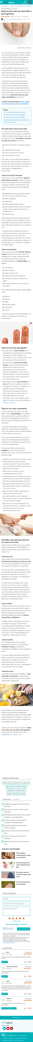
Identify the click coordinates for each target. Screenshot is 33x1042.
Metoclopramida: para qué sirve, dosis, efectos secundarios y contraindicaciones (17, 816)
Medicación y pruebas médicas (16, 790)
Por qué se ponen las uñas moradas (23, 883)
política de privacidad (8, 929)
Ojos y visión (10, 786)
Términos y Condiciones (20, 1038)
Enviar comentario (23, 929)
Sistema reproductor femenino (16, 794)
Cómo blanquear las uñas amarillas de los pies (23, 865)
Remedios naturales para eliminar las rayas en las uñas (16, 121)
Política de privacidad (8, 1040)
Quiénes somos (22, 1035)
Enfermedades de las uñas (9, 9)
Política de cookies (18, 1040)
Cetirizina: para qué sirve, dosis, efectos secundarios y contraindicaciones (15, 821)
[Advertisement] (16, 757)
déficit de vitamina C (9, 402)
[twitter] (4, 1028)
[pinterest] (11, 1028)
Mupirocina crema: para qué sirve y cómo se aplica (16, 842)
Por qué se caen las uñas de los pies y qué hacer (23, 874)
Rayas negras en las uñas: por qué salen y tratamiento (16, 103)
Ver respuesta (5, 1008)
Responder (4, 962)
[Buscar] (30, 2)
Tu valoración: (16, 921)
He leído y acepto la (8, 928)
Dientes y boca (7, 783)
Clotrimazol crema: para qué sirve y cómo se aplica (16, 832)
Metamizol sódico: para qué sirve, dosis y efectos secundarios (15, 826)
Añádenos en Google (25, 48)
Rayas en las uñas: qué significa (16, 115)
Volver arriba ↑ (16, 1017)
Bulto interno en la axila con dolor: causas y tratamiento (16, 810)
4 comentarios (25, 16)
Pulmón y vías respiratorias (21, 783)
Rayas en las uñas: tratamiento (15, 117)
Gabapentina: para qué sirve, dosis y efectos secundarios (16, 805)
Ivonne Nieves (9, 19)
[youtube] (8, 1028)
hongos (16, 398)
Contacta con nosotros (8, 1038)
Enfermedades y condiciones (7, 6)
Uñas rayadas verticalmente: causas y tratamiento (23, 855)
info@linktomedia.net (9, 943)
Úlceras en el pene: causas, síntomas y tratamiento (15, 837)
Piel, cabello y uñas (19, 6)
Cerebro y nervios (21, 786)
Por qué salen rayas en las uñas (16, 112)
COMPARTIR (25, 3)
